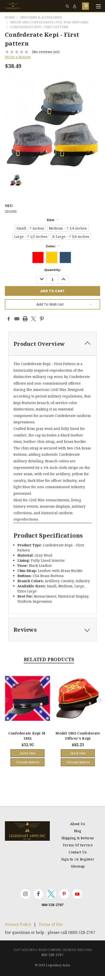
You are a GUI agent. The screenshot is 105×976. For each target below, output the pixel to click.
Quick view (27, 753)
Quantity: (52, 270)
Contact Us (78, 852)
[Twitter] (33, 318)
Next (99, 700)
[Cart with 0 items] (85, 6)
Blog (77, 831)
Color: (52, 246)
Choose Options (27, 762)
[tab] (52, 344)
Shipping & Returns (77, 838)
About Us (77, 823)
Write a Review (18, 57)
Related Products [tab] (49, 659)
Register (87, 859)
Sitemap (77, 866)
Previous (5, 700)
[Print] (25, 318)
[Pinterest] (41, 318)
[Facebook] (8, 318)
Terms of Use (51, 924)
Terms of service (78, 845)
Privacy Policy (18, 924)
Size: (52, 220)
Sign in (67, 859)
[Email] (16, 318)
